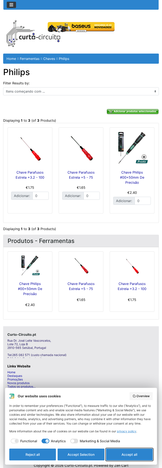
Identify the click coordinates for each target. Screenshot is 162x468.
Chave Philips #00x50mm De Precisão (132, 177)
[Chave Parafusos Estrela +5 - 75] (81, 148)
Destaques (14, 376)
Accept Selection (81, 454)
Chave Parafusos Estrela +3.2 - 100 (132, 286)
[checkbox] (23, 441)
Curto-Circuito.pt (78, 465)
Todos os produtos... (21, 386)
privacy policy (126, 431)
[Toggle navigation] (11, 5)
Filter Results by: (16, 83)
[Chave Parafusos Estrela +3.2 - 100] (30, 148)
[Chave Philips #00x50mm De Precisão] (132, 148)
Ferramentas (29, 59)
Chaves (49, 59)
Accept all (129, 454)
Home (11, 59)
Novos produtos (18, 383)
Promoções (15, 379)
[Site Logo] (33, 33)
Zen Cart (121, 465)
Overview (143, 396)
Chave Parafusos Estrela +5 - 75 (81, 286)
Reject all (33, 454)
